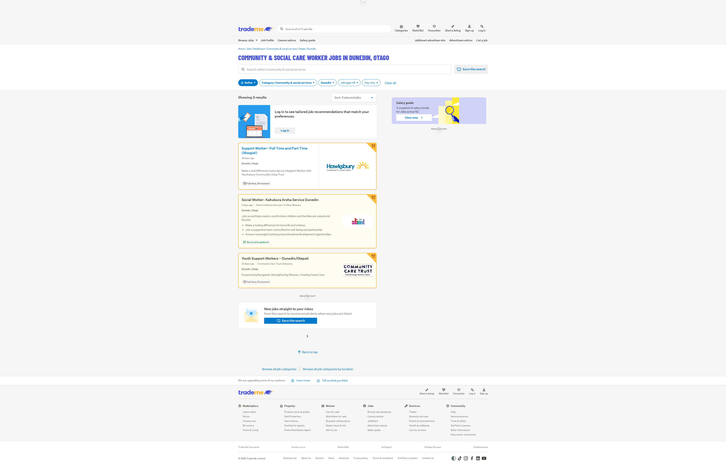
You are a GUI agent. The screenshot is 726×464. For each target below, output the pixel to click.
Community (458, 406)
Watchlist (444, 393)
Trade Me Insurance (248, 447)
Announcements (459, 416)
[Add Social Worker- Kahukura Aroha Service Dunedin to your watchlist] (371, 199)
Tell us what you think (334, 380)
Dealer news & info (336, 425)
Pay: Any (370, 82)
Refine (248, 83)
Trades (413, 411)
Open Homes (291, 421)
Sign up (469, 30)
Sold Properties (292, 416)
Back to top (310, 352)
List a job (481, 40)
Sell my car (331, 430)
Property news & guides (297, 411)
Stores (246, 416)
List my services (417, 430)
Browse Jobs (246, 40)
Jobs (370, 406)
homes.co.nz (298, 447)
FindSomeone (480, 447)
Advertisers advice (460, 40)
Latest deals (249, 411)
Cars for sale (332, 411)
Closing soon (249, 421)
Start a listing (427, 393)
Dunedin (326, 83)
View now (412, 118)
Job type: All (348, 82)
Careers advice (287, 40)
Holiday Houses (432, 447)
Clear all (390, 83)
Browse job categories (379, 411)
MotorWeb (343, 447)
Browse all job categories (279, 369)
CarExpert (386, 447)
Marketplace (250, 406)
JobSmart (373, 421)
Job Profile (267, 40)
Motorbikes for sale (336, 416)
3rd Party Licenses (461, 425)
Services (414, 406)
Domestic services (418, 416)
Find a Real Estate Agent (297, 430)
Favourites (459, 393)
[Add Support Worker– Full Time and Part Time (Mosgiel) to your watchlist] (371, 148)
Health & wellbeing (419, 425)
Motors (330, 406)
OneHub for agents (294, 425)
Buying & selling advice (338, 421)
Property (289, 406)
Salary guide (307, 40)
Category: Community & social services (287, 83)
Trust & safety (458, 421)
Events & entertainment (422, 421)
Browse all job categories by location (328, 369)
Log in (482, 30)
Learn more (303, 380)
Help (453, 411)
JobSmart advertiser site (430, 40)
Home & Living (250, 430)
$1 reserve (248, 425)
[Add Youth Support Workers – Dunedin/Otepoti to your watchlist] (371, 258)
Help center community (463, 434)
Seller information (460, 430)
